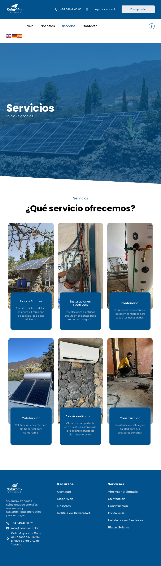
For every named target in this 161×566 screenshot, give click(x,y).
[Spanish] (20, 36)
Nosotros (48, 26)
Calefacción (116, 499)
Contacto (90, 26)
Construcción (118, 506)
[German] (14, 36)
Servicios (68, 26)
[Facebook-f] (152, 26)
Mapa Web (65, 499)
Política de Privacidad (73, 513)
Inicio (30, 26)
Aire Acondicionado (123, 492)
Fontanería (116, 513)
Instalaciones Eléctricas (125, 520)
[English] (9, 36)
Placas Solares (118, 527)
